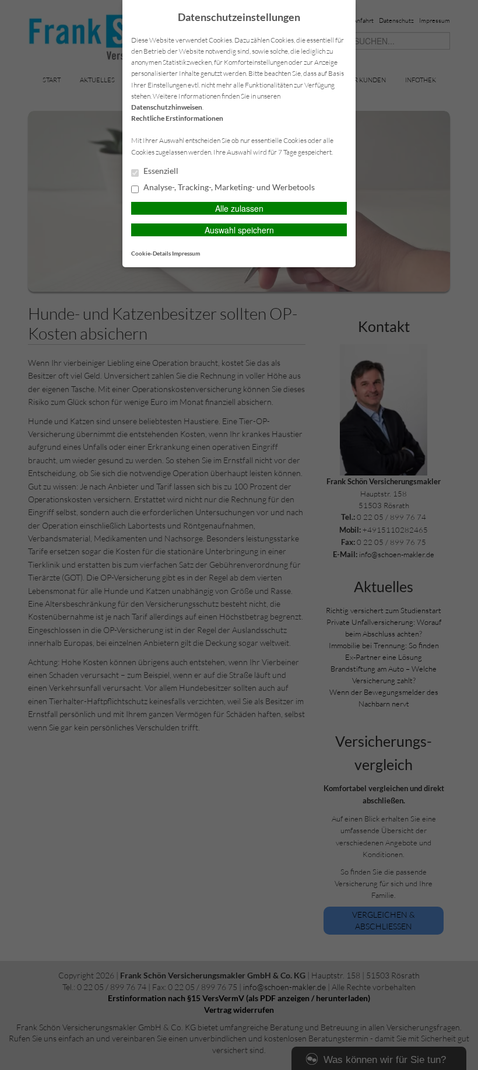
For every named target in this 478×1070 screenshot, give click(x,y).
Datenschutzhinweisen (166, 107)
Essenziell (160, 171)
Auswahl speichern (239, 230)
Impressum (186, 253)
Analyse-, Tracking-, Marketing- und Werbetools (228, 187)
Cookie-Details (151, 253)
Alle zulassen (239, 208)
